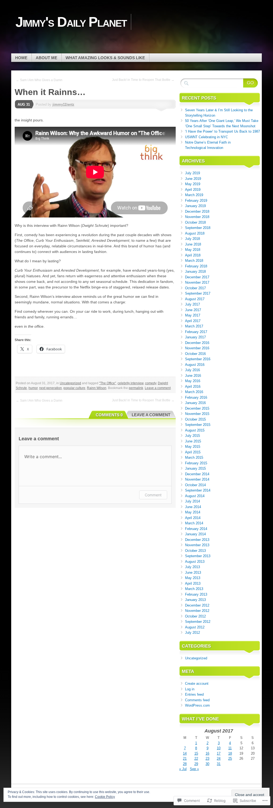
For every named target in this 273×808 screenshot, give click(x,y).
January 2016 (195, 403)
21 (185, 758)
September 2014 (197, 490)
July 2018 (192, 239)
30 (207, 764)
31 (218, 764)
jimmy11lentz (63, 104)
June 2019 (193, 179)
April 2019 (192, 190)
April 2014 (192, 518)
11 (230, 748)
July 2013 (192, 567)
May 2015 (192, 447)
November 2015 (197, 414)
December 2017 (197, 277)
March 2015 (194, 458)
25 (230, 758)
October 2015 (195, 419)
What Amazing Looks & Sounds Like (105, 58)
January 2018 (195, 272)
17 (218, 753)
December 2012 (197, 605)
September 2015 (197, 425)
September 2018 (197, 228)
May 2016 (192, 381)
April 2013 (192, 583)
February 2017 (196, 332)
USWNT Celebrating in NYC (206, 137)
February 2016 (196, 397)
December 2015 (197, 408)
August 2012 (194, 627)
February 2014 (196, 529)
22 (196, 758)
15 (196, 753)
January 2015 (195, 468)
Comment (153, 495)
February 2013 (196, 594)
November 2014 (197, 479)
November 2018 (197, 217)
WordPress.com (197, 705)
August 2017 (194, 299)
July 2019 (192, 173)
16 (207, 753)
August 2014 (194, 496)
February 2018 (196, 266)
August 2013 (194, 562)
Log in (189, 689)
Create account (196, 684)
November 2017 (197, 282)
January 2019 (195, 206)
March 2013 (194, 589)
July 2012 (192, 633)
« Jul (183, 769)
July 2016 (192, 370)
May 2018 (192, 250)
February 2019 (196, 201)
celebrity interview (130, 383)
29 (196, 764)
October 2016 (195, 354)
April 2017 (192, 321)
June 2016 (193, 376)
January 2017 (195, 337)
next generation (50, 388)
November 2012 (197, 611)
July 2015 (192, 436)
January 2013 (195, 600)
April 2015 (192, 452)
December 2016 (197, 343)
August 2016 (194, 365)
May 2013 (192, 578)
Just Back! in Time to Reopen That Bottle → (143, 80)
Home (21, 58)
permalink (136, 388)
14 (185, 753)
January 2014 (195, 534)
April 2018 (192, 255)
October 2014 (195, 485)
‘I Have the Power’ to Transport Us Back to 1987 (222, 131)
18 (230, 753)
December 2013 (197, 540)
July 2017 (192, 304)
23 (207, 758)
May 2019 (192, 184)
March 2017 (194, 326)
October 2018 (195, 222)
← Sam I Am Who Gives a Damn (39, 80)
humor (33, 388)
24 (218, 758)
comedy (150, 383)
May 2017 (192, 315)
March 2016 (194, 392)
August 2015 (194, 430)
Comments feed (197, 700)
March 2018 (194, 261)
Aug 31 (24, 104)
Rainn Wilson (96, 388)
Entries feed (194, 694)
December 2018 (197, 211)
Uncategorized (70, 383)
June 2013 (193, 573)
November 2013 (197, 545)
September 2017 (197, 293)
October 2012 (195, 616)
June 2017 (193, 310)
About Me (46, 58)
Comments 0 (109, 415)
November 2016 (197, 348)
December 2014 (197, 474)
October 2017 (195, 288)
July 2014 (192, 501)
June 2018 (193, 244)
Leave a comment (158, 388)
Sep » (194, 769)
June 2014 (193, 507)
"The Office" (107, 383)
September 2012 (197, 622)
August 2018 (194, 233)
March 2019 (194, 195)
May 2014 (192, 512)
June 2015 (193, 441)
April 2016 (192, 387)
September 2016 (197, 359)
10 (218, 748)
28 (185, 764)
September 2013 (197, 556)
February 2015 (196, 463)
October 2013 (195, 551)
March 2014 (194, 523)
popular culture (74, 388)
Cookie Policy (105, 797)
